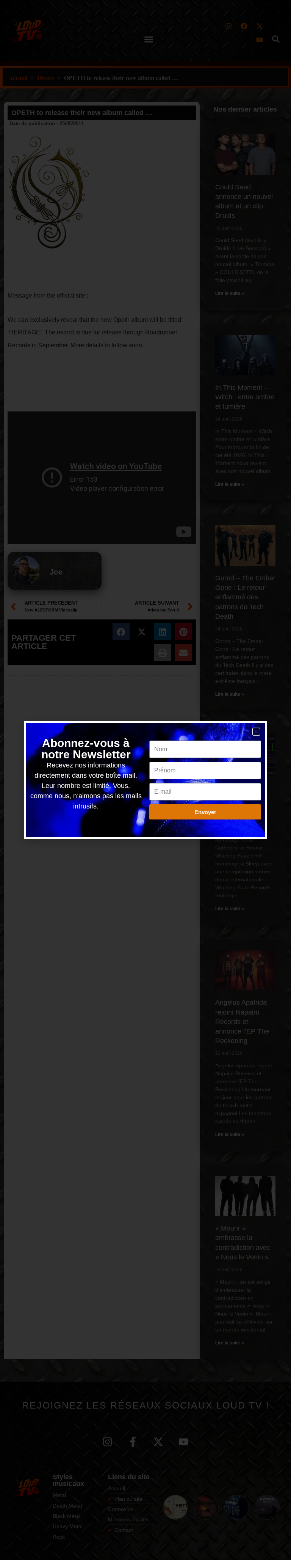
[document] (145, 780)
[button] (256, 731)
